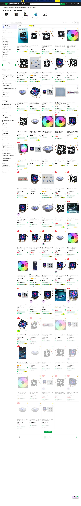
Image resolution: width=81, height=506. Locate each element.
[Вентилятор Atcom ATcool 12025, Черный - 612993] (48, 121)
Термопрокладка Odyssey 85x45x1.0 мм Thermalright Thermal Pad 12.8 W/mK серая (35, 276)
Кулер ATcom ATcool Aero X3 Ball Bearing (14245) (60, 276)
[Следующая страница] (76, 437)
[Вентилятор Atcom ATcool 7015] (35, 35)
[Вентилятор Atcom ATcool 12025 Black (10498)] (23, 62)
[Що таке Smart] (33, 26)
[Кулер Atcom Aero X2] (23, 324)
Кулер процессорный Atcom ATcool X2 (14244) (72, 335)
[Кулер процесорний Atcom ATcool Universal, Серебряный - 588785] (48, 149)
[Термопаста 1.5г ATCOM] (73, 92)
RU (66, 3)
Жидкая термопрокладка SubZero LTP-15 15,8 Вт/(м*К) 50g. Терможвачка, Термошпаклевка (60, 306)
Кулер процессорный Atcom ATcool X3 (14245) (72, 363)
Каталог (26, 3)
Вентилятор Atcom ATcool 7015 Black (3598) (47, 46)
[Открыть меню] (3, 4)
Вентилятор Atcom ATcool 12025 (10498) (59, 363)
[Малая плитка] (78, 23)
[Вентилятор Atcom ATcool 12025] (73, 62)
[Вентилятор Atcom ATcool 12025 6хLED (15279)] (60, 121)
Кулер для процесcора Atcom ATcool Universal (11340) (59, 189)
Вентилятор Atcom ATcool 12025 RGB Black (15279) (72, 46)
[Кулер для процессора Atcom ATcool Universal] (60, 237)
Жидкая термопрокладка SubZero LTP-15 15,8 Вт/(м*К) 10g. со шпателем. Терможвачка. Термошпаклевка (72, 219)
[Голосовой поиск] (59, 4)
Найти (62, 3)
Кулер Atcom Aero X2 (21, 334)
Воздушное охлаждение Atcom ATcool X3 (34, 189)
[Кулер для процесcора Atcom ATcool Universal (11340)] (60, 178)
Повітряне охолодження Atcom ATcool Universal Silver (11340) (47, 219)
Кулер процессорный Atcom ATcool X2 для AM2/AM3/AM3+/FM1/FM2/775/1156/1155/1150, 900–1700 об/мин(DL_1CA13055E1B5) (47, 393)
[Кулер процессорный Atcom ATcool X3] (73, 265)
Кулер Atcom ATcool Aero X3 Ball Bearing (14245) (22, 248)
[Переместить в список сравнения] (28, 31)
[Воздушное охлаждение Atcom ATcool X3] (35, 178)
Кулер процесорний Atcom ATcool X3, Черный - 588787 (72, 132)
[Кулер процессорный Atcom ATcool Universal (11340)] (35, 352)
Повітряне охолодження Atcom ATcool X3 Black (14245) (59, 73)
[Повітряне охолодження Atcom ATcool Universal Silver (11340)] (48, 208)
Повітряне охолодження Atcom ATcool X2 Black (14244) (34, 103)
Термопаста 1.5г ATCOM (71, 102)
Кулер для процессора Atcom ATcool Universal (59, 248)
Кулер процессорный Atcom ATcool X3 (72, 276)
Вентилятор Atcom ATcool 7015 (34, 46)
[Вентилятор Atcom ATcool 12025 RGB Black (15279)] (73, 35)
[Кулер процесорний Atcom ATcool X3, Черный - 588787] (73, 121)
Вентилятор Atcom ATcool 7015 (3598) (47, 363)
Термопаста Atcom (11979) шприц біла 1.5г (47, 335)
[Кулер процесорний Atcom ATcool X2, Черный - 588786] (35, 149)
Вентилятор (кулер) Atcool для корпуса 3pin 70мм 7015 (60, 46)
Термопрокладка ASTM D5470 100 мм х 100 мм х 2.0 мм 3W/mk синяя (60, 103)
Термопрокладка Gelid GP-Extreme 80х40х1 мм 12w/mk (22, 363)
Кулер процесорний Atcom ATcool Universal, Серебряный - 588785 (47, 160)
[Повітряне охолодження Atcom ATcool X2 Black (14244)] (35, 92)
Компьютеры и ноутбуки (8, 7)
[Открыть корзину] (78, 4)
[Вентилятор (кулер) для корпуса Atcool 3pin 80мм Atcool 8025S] (23, 35)
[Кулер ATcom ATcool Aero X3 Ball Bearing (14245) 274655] (23, 208)
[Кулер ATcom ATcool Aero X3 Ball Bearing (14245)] (60, 265)
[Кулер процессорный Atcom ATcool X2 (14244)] (73, 324)
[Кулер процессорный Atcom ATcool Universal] (23, 92)
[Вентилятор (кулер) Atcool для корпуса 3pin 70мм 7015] (60, 35)
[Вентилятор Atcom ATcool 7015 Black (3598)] (48, 35)
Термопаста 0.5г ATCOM (22, 188)
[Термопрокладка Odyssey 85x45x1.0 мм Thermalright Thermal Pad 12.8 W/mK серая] (35, 265)
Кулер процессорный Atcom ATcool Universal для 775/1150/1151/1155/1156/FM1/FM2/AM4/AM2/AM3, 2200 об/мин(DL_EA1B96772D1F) (23, 420)
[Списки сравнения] (74, 4)
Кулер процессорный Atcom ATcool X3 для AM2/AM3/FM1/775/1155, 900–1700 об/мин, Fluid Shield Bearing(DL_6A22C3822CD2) (72, 393)
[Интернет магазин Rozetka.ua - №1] (12, 4)
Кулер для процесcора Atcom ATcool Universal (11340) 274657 (34, 219)
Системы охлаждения (31, 7)
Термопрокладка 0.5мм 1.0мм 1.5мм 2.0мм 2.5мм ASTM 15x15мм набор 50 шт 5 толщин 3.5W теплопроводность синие (35, 73)
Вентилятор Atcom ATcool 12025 (72, 73)
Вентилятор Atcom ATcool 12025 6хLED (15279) (59, 132)
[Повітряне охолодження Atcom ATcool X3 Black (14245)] (60, 62)
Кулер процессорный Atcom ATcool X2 (47, 103)
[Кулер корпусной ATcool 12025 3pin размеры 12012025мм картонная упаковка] (60, 208)
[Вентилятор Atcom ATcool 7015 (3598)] (48, 352)
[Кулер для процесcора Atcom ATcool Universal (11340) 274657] (35, 208)
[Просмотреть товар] (30, 274)
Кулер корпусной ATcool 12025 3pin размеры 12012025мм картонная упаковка (59, 219)
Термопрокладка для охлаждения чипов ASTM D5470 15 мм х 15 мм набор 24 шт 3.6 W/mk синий (47, 189)
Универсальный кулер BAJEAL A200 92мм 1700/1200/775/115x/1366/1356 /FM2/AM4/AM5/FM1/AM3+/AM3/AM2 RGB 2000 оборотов (23, 160)
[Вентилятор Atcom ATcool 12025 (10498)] (60, 352)
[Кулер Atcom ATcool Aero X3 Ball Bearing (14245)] (23, 237)
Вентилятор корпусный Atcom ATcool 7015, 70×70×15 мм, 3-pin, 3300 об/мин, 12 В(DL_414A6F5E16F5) (35, 335)
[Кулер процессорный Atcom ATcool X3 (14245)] (73, 352)
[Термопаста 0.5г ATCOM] (23, 178)
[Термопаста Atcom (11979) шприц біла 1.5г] (48, 324)
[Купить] (28, 50)
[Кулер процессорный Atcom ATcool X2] (48, 92)
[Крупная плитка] (75, 23)
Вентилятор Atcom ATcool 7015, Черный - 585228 (72, 160)
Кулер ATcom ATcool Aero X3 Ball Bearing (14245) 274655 (22, 219)
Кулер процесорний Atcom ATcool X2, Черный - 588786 (35, 160)
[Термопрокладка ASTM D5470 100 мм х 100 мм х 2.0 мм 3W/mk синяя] (60, 92)
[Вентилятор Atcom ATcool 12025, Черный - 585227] (60, 149)
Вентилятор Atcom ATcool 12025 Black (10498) (22, 73)
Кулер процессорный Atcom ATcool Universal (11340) (35, 363)
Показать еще (4, 57)
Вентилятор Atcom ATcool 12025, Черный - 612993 (47, 132)
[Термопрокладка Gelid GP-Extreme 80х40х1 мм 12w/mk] (23, 352)
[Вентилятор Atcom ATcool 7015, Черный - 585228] (73, 149)
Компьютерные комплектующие (20, 7)
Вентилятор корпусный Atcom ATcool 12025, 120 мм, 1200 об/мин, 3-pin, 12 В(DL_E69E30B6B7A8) (60, 393)
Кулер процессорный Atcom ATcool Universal (22, 103)
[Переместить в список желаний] (28, 29)
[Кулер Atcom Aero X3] (73, 295)
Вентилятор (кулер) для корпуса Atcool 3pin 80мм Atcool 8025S (22, 46)
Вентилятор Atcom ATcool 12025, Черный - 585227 (59, 160)
